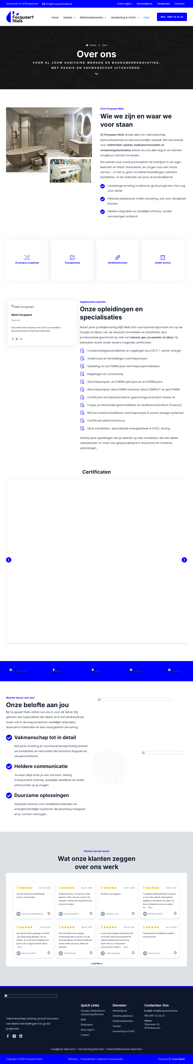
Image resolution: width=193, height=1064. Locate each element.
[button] (172, 17)
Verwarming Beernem (91, 1049)
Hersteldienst (120, 1010)
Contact (85, 1035)
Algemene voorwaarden (110, 1059)
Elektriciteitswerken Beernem (124, 1049)
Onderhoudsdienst (122, 1016)
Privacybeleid (88, 1059)
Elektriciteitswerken (123, 1021)
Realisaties (87, 1024)
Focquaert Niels (34, 1059)
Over (83, 1019)
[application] (74, 17)
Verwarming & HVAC (124, 1031)
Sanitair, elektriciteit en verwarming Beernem (93, 1012)
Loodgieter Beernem (63, 1049)
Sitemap (72, 1059)
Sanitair (117, 1026)
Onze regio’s (87, 1030)
